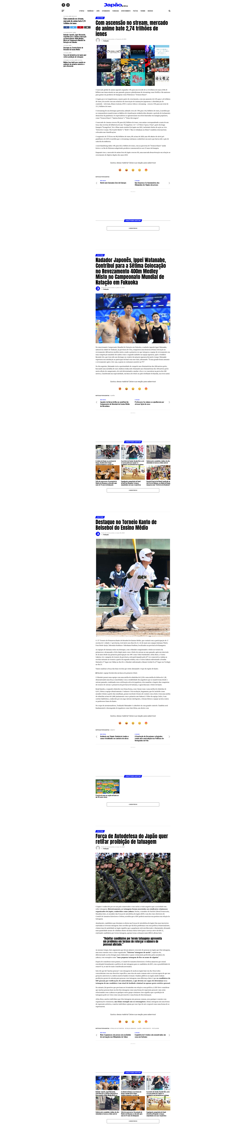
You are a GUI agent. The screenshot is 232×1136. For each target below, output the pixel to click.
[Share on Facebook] (66, 27)
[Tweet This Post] (73, 27)
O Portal (81, 11)
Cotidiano (66, 60)
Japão (98, 11)
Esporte (70, 32)
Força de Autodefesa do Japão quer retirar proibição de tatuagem (74, 56)
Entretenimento (125, 11)
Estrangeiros (106, 11)
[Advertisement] (133, 205)
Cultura (65, 16)
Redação (106, 41)
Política (135, 11)
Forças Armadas (131, 994)
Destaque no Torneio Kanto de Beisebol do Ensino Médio (73, 48)
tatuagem (156, 994)
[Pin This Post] (80, 27)
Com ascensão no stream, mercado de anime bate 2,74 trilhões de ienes (74, 20)
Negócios (150, 11)
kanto (113, 707)
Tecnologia (115, 11)
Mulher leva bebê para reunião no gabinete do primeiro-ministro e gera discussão (74, 64)
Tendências (90, 11)
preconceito (147, 994)
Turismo (142, 11)
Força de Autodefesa (117, 994)
